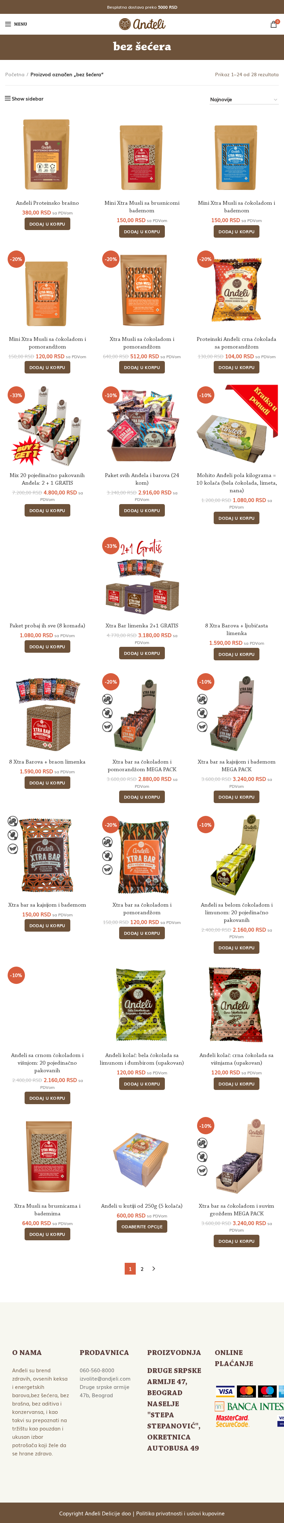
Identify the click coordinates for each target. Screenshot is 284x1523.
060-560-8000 (97, 1370)
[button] (47, 224)
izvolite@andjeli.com (105, 1378)
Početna (15, 74)
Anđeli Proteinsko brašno (47, 203)
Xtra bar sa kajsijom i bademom (47, 905)
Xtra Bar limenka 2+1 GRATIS (142, 626)
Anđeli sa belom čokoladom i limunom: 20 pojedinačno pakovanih (237, 912)
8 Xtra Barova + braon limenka (47, 762)
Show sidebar (27, 98)
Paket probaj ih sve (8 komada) (47, 626)
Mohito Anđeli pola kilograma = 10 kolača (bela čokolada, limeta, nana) (236, 483)
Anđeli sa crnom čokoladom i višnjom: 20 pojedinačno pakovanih (47, 1063)
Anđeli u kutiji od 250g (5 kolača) (142, 1206)
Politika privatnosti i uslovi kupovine (180, 1513)
